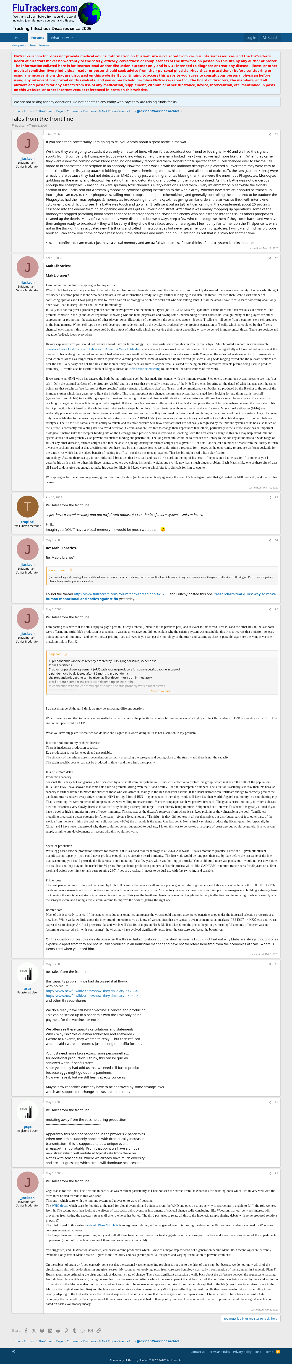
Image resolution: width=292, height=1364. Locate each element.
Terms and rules (219, 1352)
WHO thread (60, 1205)
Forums (37, 37)
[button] (72, 37)
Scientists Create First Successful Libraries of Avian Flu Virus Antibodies (93, 349)
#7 (276, 1102)
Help (258, 1352)
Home (19, 37)
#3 (276, 497)
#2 (276, 258)
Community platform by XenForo (146, 1360)
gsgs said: (55, 654)
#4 (276, 540)
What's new (60, 37)
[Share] (270, 134)
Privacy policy (242, 1352)
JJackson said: (58, 570)
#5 (276, 609)
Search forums (39, 45)
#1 (276, 134)
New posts (18, 45)
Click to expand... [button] (162, 691)
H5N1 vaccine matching (145, 369)
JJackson (20, 125)
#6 (276, 964)
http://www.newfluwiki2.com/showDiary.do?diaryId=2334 (92, 990)
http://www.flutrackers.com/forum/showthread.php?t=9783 (121, 594)
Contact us (197, 1352)
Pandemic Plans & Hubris (102, 1225)
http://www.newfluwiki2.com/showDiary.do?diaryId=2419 (92, 995)
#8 (276, 1173)
